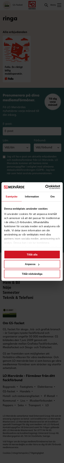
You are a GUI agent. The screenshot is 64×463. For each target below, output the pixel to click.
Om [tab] (52, 196)
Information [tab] (32, 196)
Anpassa (30, 264)
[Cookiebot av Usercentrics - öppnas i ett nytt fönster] (45, 187)
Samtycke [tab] (11, 196)
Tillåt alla (32, 254)
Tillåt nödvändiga (32, 273)
